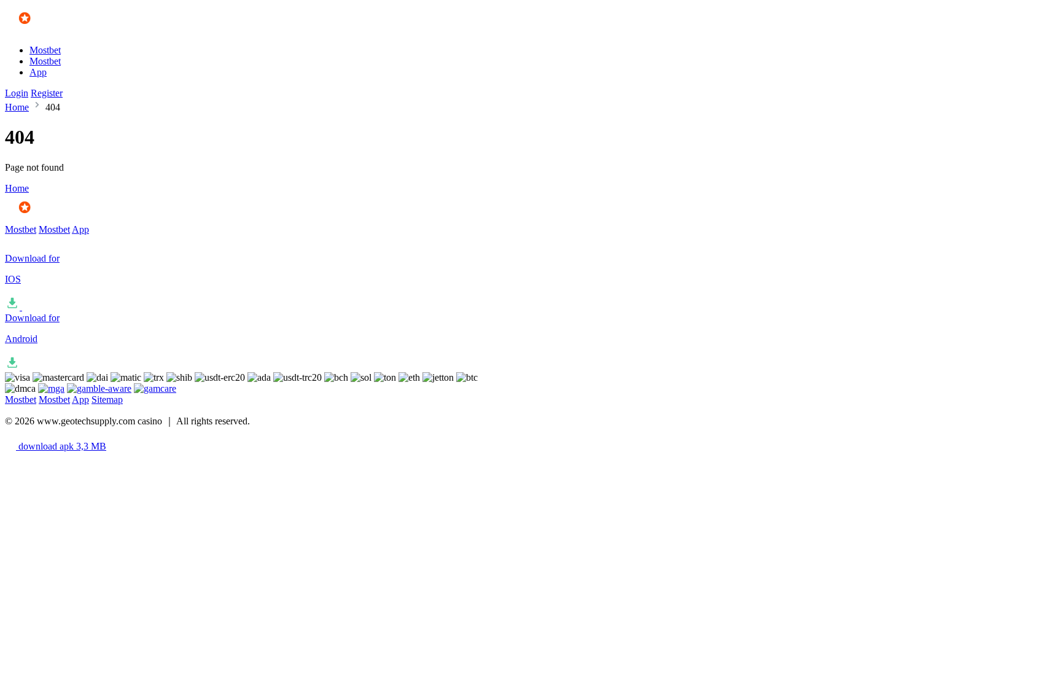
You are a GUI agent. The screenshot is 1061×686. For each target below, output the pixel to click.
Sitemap (107, 399)
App (38, 72)
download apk (61, 446)
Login (16, 93)
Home (17, 107)
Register (47, 93)
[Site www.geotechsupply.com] (41, 29)
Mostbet (45, 50)
